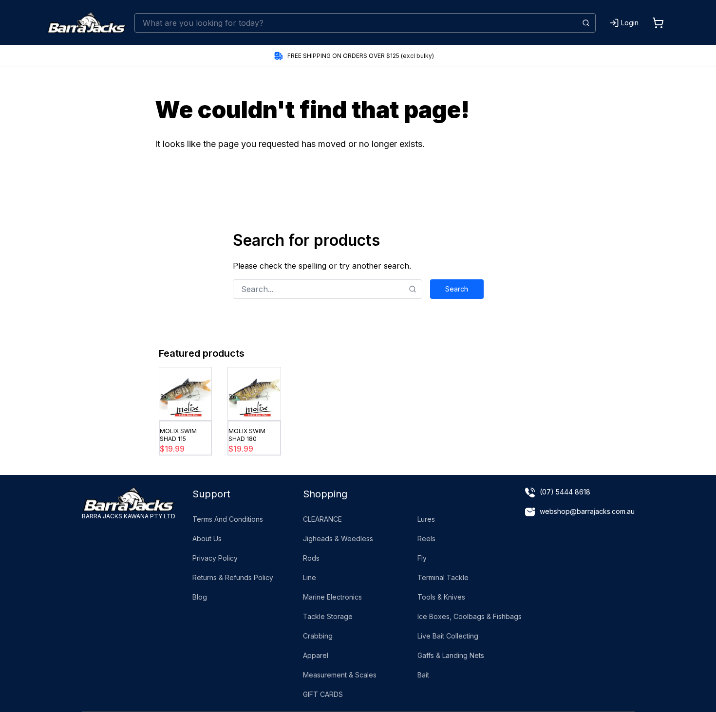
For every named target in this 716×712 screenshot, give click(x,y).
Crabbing (318, 636)
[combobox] (365, 23)
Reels (426, 538)
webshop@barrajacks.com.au (587, 511)
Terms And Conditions (227, 519)
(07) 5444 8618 (565, 492)
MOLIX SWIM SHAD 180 (246, 434)
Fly (422, 558)
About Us (207, 538)
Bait (423, 675)
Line (309, 577)
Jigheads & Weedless (338, 538)
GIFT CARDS (323, 694)
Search (456, 289)
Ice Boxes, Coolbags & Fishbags (469, 616)
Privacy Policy (215, 558)
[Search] (586, 23)
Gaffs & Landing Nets (450, 655)
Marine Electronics (332, 597)
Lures (426, 519)
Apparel (315, 655)
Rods (311, 558)
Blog (199, 597)
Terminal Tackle (443, 577)
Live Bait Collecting (447, 636)
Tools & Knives (441, 597)
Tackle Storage (328, 616)
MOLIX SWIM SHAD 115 (178, 434)
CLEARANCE (322, 519)
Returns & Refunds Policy (232, 577)
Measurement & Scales (340, 675)
